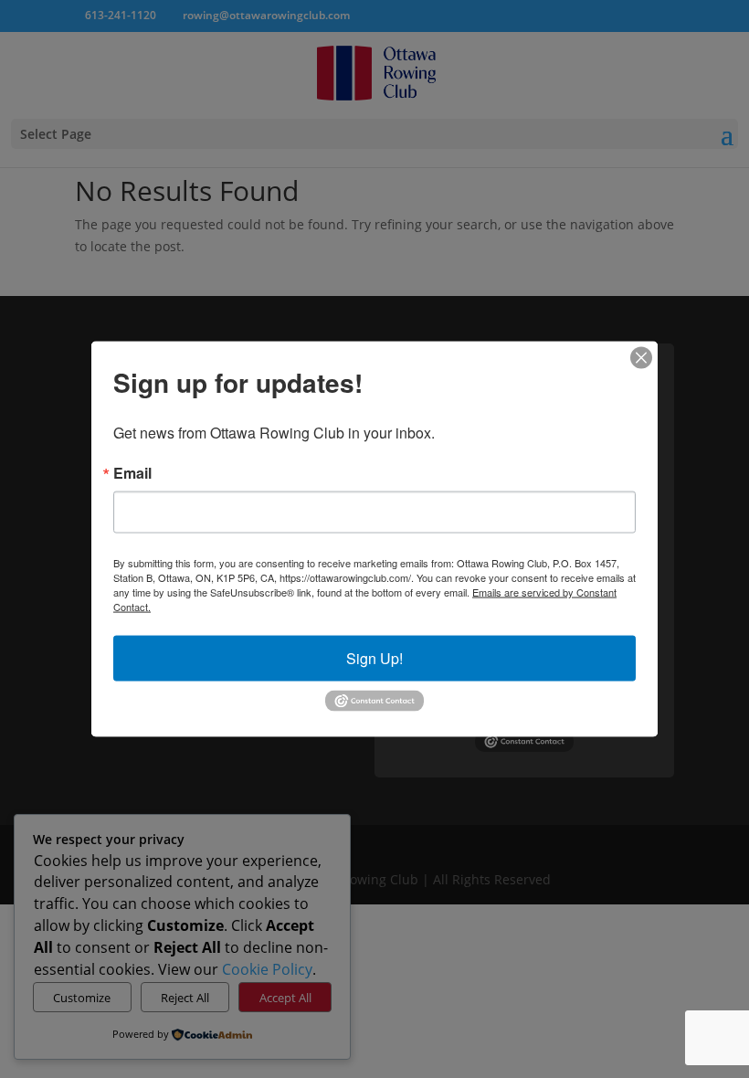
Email (132, 473)
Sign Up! (374, 658)
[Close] (641, 358)
